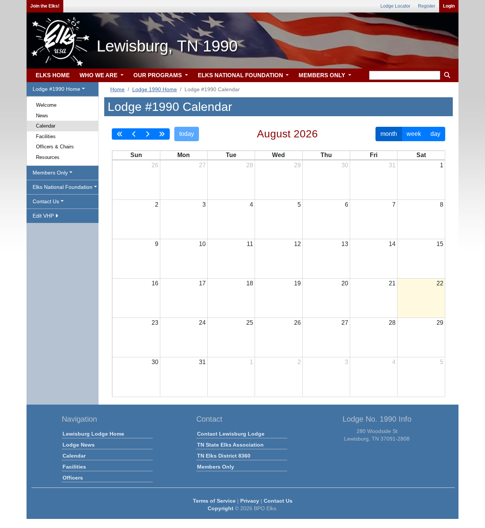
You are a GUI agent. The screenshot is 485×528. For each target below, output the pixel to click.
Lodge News (79, 445)
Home (117, 89)
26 (155, 165)
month (388, 134)
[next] (147, 134)
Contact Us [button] (46, 201)
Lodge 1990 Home (154, 89)
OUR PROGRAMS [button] (158, 75)
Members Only (215, 467)
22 (439, 283)
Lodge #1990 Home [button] (56, 89)
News (42, 115)
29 (297, 165)
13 (344, 244)
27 (202, 165)
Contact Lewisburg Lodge (230, 434)
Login (449, 6)
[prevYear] (120, 134)
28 (249, 165)
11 (250, 244)
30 (344, 165)
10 (202, 244)
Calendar (45, 126)
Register (426, 6)
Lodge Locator (395, 6)
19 (297, 283)
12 (297, 244)
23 (155, 322)
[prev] (134, 134)
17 (202, 283)
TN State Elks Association (230, 445)
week (414, 134)
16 (155, 283)
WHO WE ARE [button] (99, 75)
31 (392, 165)
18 (249, 283)
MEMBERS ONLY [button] (323, 75)
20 (344, 283)
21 (392, 283)
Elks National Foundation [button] (62, 187)
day (435, 134)
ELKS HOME (53, 75)
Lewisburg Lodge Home (93, 434)
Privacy (249, 501)
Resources (47, 157)
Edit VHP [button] (44, 216)
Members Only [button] (50, 173)
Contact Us (278, 501)
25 (249, 322)
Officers (73, 478)
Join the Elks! (44, 6)
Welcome (46, 105)
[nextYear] (162, 134)
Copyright (220, 508)
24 (202, 322)
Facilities (46, 136)
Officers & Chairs (55, 147)
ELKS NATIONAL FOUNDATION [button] (241, 75)
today (186, 134)
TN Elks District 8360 (223, 456)
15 (439, 244)
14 (392, 244)
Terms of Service (214, 501)
